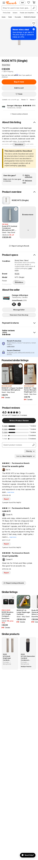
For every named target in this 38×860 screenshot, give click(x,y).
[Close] (34, 29)
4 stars (5, 429)
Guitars (15, 12)
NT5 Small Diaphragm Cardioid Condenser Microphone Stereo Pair (10, 658)
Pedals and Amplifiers (27, 12)
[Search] (33, 7)
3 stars (5, 432)
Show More (19, 144)
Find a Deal (6, 12)
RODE (17, 274)
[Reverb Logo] (11, 2)
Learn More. (22, 165)
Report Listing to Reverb (20, 114)
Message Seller (19, 310)
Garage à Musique (14, 106)
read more (10, 492)
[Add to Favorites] (33, 23)
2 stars (4, 435)
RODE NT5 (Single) (20, 200)
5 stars (5, 426)
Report (6, 499)
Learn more (10, 346)
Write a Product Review (18, 420)
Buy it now (19, 82)
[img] (27, 105)
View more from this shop (19, 315)
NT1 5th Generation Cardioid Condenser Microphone (28, 658)
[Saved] (28, 2)
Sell (22, 2)
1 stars (4, 439)
